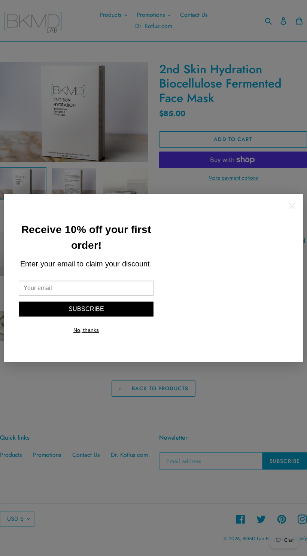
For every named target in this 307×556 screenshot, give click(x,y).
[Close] (292, 206)
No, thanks (86, 330)
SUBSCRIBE (86, 309)
